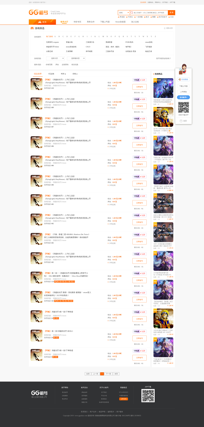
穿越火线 (69, 42)
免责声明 (102, 412)
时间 (62, 74)
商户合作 (93, 412)
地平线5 (128, 47)
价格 (74, 74)
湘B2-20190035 (135, 416)
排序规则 (84, 395)
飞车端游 (148, 47)
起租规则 (84, 399)
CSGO (88, 47)
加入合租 (135, 22)
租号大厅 (64, 22)
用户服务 (119, 412)
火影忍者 (49, 51)
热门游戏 (49, 36)
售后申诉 (65, 399)
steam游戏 (148, 42)
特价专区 (77, 22)
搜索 (172, 12)
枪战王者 (148, 51)
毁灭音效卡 (163, 17)
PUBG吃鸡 (129, 42)
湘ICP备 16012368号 (122, 416)
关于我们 (165, 2)
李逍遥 (122, 17)
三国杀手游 (110, 51)
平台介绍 (104, 395)
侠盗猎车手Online (52, 47)
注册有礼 (150, 2)
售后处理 (65, 392)
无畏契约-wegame (52, 42)
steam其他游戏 (71, 47)
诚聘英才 (111, 412)
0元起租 (51, 74)
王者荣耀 (69, 51)
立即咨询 (123, 399)
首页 (88, 374)
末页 (116, 374)
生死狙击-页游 (130, 51)
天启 (172, 17)
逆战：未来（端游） (113, 47)
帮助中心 (158, 2)
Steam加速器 (120, 22)
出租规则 (65, 395)
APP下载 (172, 2)
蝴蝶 (154, 17)
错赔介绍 (84, 402)
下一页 (108, 374)
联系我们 (104, 399)
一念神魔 (139, 17)
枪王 (147, 17)
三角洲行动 (90, 42)
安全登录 (143, 2)
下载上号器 (105, 22)
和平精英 (89, 51)
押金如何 (84, 392)
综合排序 (38, 74)
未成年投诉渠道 (104, 402)
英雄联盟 (109, 42)
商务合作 (91, 22)
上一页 (95, 374)
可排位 (130, 17)
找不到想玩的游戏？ (163, 58)
